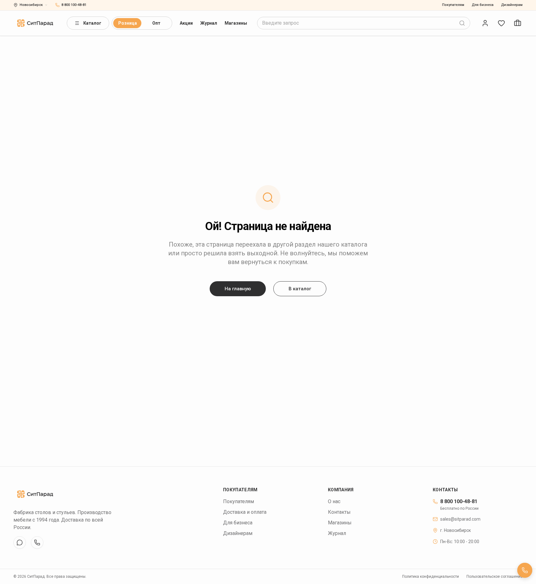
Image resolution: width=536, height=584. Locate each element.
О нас (334, 501)
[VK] (19, 542)
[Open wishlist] (501, 23)
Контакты (339, 512)
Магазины (236, 23)
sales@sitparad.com (460, 519)
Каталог (92, 23)
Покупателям (453, 5)
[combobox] (363, 23)
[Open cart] (518, 23)
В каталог (300, 289)
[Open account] (485, 23)
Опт (156, 23)
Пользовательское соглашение (494, 576)
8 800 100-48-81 (458, 501)
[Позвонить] (524, 570)
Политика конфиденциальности (430, 576)
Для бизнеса (483, 5)
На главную (238, 289)
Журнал (208, 23)
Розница (127, 23)
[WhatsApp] (37, 542)
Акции (186, 23)
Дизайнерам (512, 5)
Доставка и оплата (244, 512)
